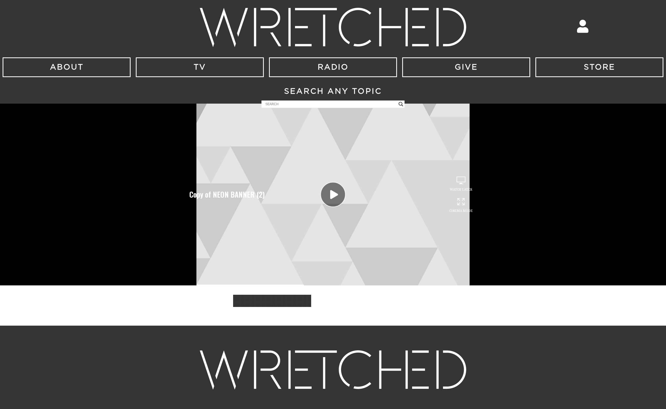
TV (200, 67)
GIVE (466, 67)
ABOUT (67, 67)
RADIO (333, 67)
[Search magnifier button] (401, 104)
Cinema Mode (461, 211)
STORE (599, 67)
